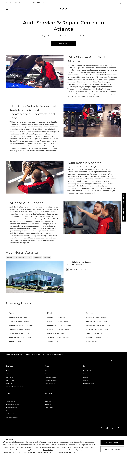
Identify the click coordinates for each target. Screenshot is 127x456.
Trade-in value (87, 374)
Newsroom (48, 404)
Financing (86, 380)
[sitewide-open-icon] (120, 3)
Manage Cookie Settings (112, 449)
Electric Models (10, 380)
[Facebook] (101, 428)
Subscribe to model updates (14, 386)
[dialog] (63, 446)
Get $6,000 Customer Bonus (124, 207)
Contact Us (48, 398)
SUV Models (9, 377)
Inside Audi (9, 383)
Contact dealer (87, 371)
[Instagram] (112, 428)
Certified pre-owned (51, 380)
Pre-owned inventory (51, 377)
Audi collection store (12, 407)
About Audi (48, 401)
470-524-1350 (58, 354)
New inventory (49, 374)
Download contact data (78, 269)
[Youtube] (118, 428)
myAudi (8, 398)
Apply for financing (88, 383)
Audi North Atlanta (13, 3)
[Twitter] (107, 428)
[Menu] (7, 9)
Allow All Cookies (112, 442)
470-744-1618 (39, 3)
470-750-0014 (38, 354)
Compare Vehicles (50, 383)
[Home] (63, 9)
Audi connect (10, 414)
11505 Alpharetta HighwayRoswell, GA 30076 (80, 263)
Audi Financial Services (12, 404)
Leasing (85, 377)
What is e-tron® (10, 374)
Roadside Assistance (12, 417)
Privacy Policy (48, 407)
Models (8, 371)
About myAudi (10, 401)
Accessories (9, 410)
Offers (46, 371)
